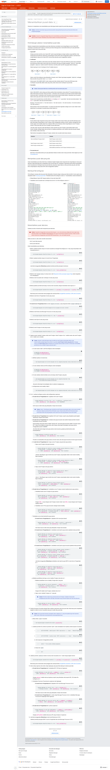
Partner (20, 754)
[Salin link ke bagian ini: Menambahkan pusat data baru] (49, 225)
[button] (8, 32)
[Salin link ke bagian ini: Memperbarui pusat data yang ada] (51, 159)
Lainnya (75, 1)
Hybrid (31, 1)
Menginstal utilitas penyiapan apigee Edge (63, 274)
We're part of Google (23, 750)
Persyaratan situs (26, 767)
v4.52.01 (18, 5)
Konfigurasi (23, 8)
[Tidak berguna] (81, 19)
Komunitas (51, 750)
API (53, 1)
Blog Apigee (82, 754)
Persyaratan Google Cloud (36, 767)
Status (50, 754)
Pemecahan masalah (61, 1)
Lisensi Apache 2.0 (33, 739)
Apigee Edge (13, 1)
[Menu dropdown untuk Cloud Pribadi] (26, 1)
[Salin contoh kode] (66, 183)
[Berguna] (79, 19)
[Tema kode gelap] (64, 183)
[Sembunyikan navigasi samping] (15, 767)
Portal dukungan (52, 756)
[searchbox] (9, 12)
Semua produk (65, 762)
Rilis (70, 1)
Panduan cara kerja (42, 8)
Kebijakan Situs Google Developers (61, 739)
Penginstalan (13, 8)
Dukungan (52, 8)
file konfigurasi (50, 233)
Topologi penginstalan (41, 175)
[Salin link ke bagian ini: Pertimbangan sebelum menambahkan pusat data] (61, 43)
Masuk (106, 1)
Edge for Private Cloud (8, 5)
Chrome (40, 762)
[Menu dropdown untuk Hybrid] (34, 1)
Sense (48, 1)
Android (34, 762)
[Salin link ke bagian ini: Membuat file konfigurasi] (45, 171)
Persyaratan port (34, 154)
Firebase (46, 762)
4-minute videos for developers (86, 752)
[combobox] (87, 1)
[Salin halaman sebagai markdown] (54, 22)
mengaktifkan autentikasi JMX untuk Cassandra (70, 293)
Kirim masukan (77, 22)
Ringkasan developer (84, 750)
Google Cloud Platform (55, 762)
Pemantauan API (40, 1)
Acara (20, 752)
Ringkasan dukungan (53, 752)
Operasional (32, 8)
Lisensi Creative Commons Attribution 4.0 (58, 738)
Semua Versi (4, 8)
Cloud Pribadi (22, 1)
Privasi (20, 767)
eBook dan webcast (23, 756)
